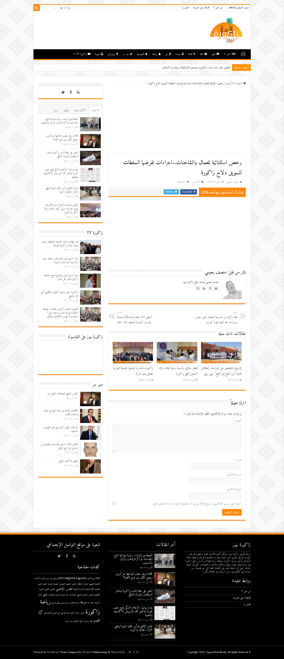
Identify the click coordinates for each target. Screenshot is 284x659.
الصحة (56, 584)
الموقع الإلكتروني (234, 489)
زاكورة (92, 612)
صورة (97, 54)
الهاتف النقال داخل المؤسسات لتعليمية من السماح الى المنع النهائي (59, 446)
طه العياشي (65, 613)
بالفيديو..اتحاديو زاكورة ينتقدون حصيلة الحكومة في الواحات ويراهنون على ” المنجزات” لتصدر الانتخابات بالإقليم (60, 313)
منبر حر (125, 54)
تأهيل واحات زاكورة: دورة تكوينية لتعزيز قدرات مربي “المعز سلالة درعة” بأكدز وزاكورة (61, 209)
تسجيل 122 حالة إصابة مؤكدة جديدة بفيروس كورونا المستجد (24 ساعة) (134, 317)
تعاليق (66, 110)
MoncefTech (118, 652)
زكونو (82, 613)
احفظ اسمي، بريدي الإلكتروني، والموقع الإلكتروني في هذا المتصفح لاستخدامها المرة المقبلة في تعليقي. (197, 503)
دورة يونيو (64, 603)
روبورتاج (111, 54)
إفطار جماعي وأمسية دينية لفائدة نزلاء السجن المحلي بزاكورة (177, 371)
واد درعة (68, 621)
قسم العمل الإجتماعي (52, 613)
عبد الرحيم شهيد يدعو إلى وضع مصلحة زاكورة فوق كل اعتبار (61, 277)
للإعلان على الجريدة (201, 8)
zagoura (81, 578)
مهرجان (86, 621)
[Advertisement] (177, 120)
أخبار (228, 54)
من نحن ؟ (218, 8)
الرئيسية (243, 53)
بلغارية (63, 595)
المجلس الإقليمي (64, 589)
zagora (69, 578)
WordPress (52, 652)
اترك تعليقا (181, 182)
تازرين (57, 595)
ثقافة (190, 54)
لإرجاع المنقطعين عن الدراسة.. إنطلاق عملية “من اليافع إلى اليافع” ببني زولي (221, 371)
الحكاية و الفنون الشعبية (74, 584)
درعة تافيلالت (74, 603)
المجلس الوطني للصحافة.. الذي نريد (62, 393)
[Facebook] (65, 8)
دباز (88, 603)
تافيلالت (51, 595)
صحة (201, 54)
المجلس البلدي (50, 589)
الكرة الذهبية (89, 589)
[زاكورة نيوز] (227, 30)
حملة (92, 603)
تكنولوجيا (141, 54)
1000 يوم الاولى (93, 578)
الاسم (238, 460)
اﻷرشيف (230, 83)
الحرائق (86, 584)
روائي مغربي (56, 603)
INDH (61, 578)
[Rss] (69, 8)
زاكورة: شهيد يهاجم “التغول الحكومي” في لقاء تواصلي (59, 294)
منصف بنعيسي (232, 182)
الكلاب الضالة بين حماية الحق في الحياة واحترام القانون (61, 412)
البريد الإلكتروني (233, 474)
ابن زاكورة (45, 578)
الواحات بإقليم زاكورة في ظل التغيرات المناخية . (60, 429)
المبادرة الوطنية (78, 589)
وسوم (55, 110)
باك (67, 595)
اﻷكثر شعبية (80, 110)
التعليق (238, 420)
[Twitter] (61, 8)
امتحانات (72, 595)
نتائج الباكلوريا (78, 621)
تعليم (213, 54)
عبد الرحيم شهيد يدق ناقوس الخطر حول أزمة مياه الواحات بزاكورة (60, 260)
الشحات (62, 584)
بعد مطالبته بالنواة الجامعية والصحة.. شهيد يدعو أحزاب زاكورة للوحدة (60, 243)
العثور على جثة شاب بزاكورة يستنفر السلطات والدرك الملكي (196, 67)
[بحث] (36, 8)
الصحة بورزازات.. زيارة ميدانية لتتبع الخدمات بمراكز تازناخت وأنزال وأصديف (59, 121)
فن (166, 54)
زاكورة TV (81, 54)
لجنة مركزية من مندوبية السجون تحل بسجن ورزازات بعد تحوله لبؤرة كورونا (216, 317)
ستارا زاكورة (75, 613)
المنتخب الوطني (82, 595)
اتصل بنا (185, 8)
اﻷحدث (96, 110)
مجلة (91, 621)
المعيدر (91, 595)
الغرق (45, 584)
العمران (50, 584)
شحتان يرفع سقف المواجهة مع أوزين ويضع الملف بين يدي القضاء (62, 137)
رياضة (155, 54)
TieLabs (86, 652)
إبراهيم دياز (54, 578)
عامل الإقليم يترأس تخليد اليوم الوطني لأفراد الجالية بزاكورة (62, 190)
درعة (83, 602)
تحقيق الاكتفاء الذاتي (68, 461)
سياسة (178, 54)
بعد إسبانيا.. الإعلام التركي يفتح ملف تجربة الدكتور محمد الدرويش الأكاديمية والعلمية (61, 173)
